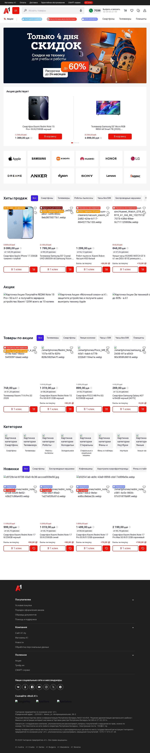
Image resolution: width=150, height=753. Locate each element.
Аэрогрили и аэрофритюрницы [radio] (112, 469)
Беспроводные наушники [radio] (128, 198)
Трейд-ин (19, 665)
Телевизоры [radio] (64, 198)
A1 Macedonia (63, 747)
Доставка (34, 3)
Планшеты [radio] (138, 338)
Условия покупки (23, 605)
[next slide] (6, 241)
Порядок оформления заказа (29, 610)
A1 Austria (19, 747)
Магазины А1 (10, 3)
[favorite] (132, 10)
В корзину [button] (50, 136)
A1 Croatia (30, 747)
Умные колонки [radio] (87, 338)
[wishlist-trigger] (35, 208)
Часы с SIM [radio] (105, 338)
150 (23, 726)
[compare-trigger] (35, 213)
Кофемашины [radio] (86, 469)
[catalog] (15, 10)
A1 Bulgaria (51, 747)
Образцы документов (25, 615)
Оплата (23, 3)
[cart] (125, 10)
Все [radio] (34, 198)
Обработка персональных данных (32, 647)
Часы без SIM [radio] (104, 198)
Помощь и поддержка (26, 619)
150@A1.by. (102, 726)
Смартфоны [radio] (47, 198)
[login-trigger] (144, 10)
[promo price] (30, 138)
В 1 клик (16, 269)
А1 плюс (88, 3)
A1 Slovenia (76, 747)
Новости (19, 642)
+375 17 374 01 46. (108, 732)
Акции (18, 661)
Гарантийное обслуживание (53, 3)
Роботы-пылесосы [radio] (83, 198)
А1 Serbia (40, 747)
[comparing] (138, 10)
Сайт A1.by (20, 633)
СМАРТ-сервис (74, 3)
